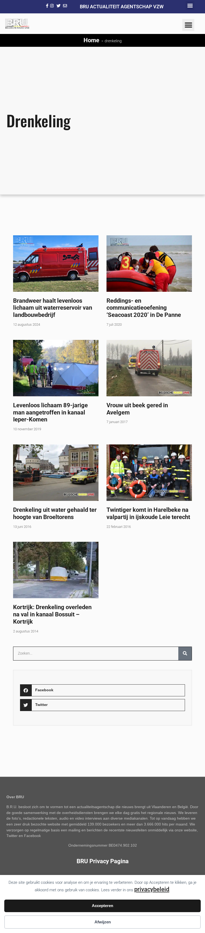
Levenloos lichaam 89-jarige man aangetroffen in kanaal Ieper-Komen (50, 412)
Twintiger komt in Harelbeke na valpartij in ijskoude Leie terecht (148, 513)
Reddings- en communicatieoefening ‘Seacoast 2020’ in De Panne (144, 307)
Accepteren (102, 905)
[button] (190, 5)
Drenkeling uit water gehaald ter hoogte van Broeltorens (55, 513)
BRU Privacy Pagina (103, 861)
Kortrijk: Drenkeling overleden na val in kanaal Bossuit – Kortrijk (52, 614)
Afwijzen (102, 922)
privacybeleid (151, 889)
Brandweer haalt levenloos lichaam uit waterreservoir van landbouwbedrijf (52, 307)
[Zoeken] (185, 653)
